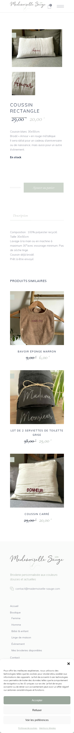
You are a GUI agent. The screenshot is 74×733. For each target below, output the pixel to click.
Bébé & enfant (19, 631)
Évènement (18, 644)
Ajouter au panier (43, 188)
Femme (15, 618)
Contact (15, 657)
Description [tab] (20, 215)
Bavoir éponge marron (37, 351)
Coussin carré (37, 514)
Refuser (37, 710)
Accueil (14, 606)
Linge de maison (21, 637)
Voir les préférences (37, 720)
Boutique (15, 612)
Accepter (37, 700)
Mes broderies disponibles (26, 650)
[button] (68, 663)
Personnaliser (28, 358)
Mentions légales (47, 728)
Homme (16, 624)
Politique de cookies (27, 728)
